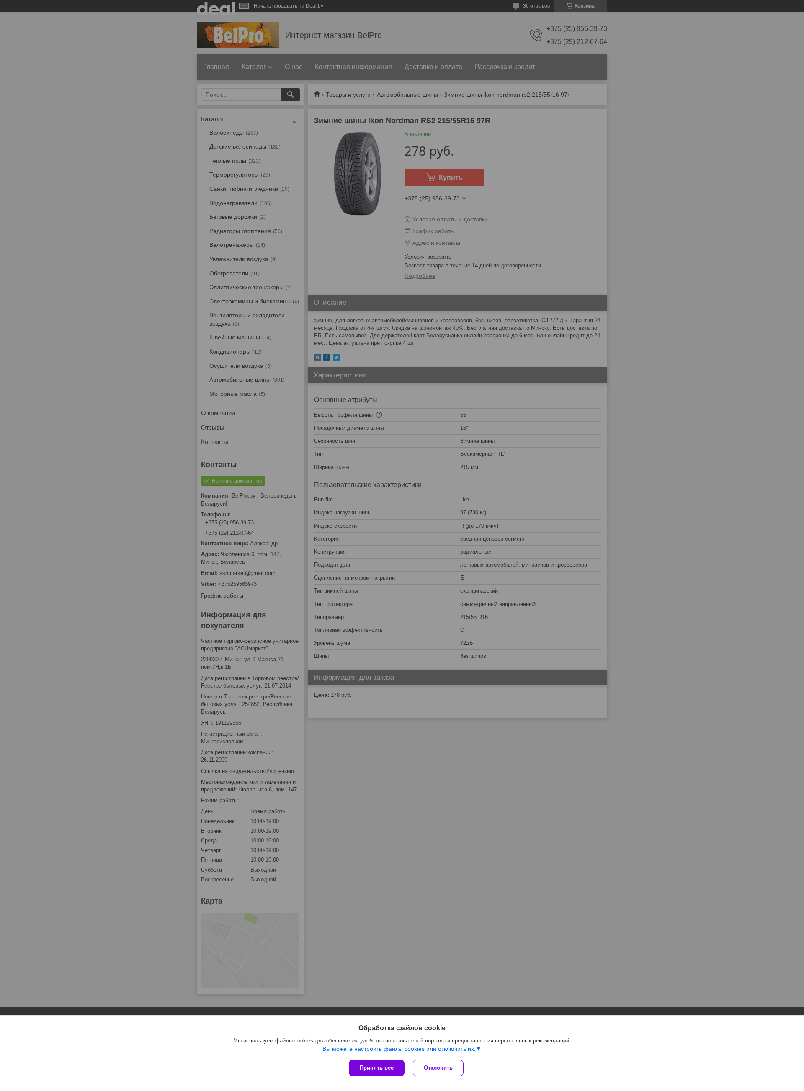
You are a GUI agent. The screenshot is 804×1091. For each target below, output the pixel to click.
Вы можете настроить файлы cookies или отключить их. (399, 1048)
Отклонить (438, 1068)
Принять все (377, 1068)
